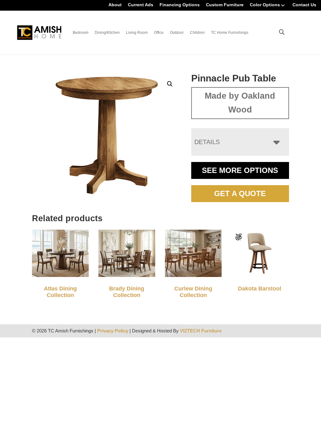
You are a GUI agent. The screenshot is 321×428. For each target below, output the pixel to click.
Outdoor (177, 32)
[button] (170, 84)
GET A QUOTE (240, 193)
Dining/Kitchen (107, 32)
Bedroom (80, 32)
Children (197, 32)
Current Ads (140, 4)
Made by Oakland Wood (240, 102)
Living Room (137, 32)
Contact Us (304, 4)
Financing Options (180, 4)
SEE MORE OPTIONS (240, 170)
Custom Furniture (225, 4)
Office (159, 32)
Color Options (265, 4)
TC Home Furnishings (229, 32)
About (115, 4)
